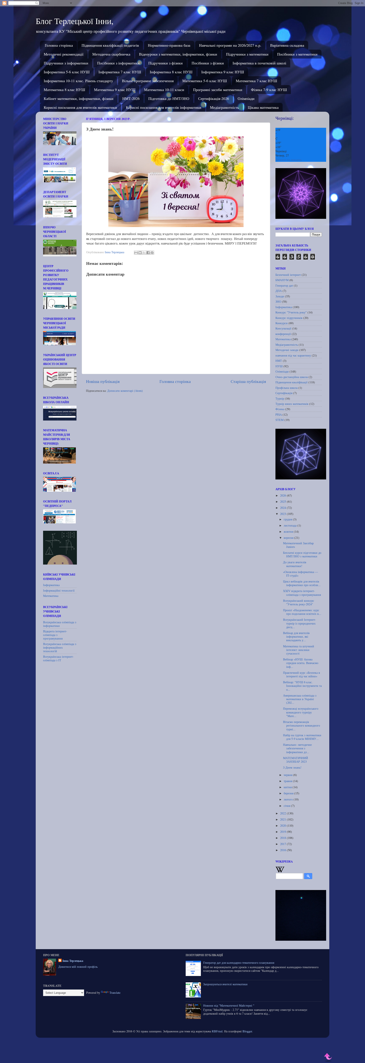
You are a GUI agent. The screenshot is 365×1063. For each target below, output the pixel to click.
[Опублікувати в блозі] (140, 252)
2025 (283, 502)
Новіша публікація (103, 381)
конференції (283, 334)
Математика (50, 596)
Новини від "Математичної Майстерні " (228, 1005)
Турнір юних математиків (291, 404)
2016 (283, 850)
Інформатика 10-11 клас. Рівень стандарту (78, 80)
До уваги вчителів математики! (294, 564)
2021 (283, 819)
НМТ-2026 (131, 98)
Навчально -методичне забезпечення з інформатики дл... (297, 748)
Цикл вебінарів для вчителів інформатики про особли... (302, 583)
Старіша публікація (248, 381)
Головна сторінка (59, 45)
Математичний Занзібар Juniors (298, 545)
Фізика (279, 409)
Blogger (247, 1031)
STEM (279, 420)
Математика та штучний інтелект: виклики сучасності (298, 650)
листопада (290, 525)
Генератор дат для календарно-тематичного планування (238, 963)
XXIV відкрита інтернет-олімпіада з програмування (302, 592)
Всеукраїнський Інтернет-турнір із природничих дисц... (299, 623)
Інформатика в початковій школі (259, 62)
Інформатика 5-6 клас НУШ (67, 71)
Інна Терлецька (73, 961)
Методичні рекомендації (63, 54)
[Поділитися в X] (144, 252)
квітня (288, 787)
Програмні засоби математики (217, 89)
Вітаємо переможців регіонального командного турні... (301, 725)
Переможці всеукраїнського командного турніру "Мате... (300, 712)
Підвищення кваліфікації (291, 382)
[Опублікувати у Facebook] (148, 252)
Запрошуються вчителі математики (225, 984)
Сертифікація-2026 (213, 98)
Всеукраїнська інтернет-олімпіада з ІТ (58, 658)
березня (289, 793)
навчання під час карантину (293, 355)
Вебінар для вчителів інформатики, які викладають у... (296, 636)
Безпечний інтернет (288, 275)
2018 (283, 838)
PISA (278, 414)
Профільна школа (286, 388)
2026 (283, 495)
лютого (289, 799)
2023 (283, 514)
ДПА (278, 291)
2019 (283, 832)
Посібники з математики (297, 54)
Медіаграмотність (224, 107)
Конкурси (281, 323)
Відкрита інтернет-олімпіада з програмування (55, 635)
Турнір (279, 398)
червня (288, 775)
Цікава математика (263, 107)
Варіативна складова (287, 45)
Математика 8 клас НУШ (64, 89)
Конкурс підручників (288, 318)
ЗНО (278, 301)
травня (288, 781)
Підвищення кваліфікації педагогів (110, 45)
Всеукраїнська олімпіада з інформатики (59, 624)
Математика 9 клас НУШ (114, 89)
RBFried (217, 1031)
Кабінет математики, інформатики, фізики (78, 98)
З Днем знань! (292, 767)
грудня (288, 519)
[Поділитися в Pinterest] (152, 252)
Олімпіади (246, 98)
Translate (114, 993)
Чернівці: (284, 118)
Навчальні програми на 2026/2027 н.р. (230, 45)
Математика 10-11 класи (164, 89)
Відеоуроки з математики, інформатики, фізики (178, 54)
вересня (289, 538)
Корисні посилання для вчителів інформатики (163, 107)
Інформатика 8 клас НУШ (171, 71)
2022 (283, 813)
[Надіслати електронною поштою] (136, 252)
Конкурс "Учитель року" (291, 312)
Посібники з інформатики (118, 62)
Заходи (279, 296)
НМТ (278, 361)
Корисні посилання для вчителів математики (80, 107)
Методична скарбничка (111, 54)
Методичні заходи (286, 350)
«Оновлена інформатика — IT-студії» (300, 573)
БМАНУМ (282, 280)
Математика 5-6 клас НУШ (204, 80)
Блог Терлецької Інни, (74, 20)
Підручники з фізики (165, 62)
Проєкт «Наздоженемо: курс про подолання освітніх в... (302, 612)
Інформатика (51, 585)
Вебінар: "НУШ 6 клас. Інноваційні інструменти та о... (302, 685)
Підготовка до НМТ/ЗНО (168, 98)
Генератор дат (284, 285)
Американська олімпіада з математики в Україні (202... (299, 699)
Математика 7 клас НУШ (256, 80)
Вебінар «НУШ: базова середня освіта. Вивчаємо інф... (300, 663)
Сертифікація (283, 393)
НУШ (279, 366)
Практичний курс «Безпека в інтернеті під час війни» (301, 674)
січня (287, 806)
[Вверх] (328, 1057)
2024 (283, 508)
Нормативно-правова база (169, 45)
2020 (283, 825)
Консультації (283, 328)
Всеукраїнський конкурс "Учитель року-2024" (298, 602)
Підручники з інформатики (66, 62)
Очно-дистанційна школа (291, 377)
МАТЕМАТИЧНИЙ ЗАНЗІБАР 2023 (295, 760)
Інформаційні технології (59, 590)
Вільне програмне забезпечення (148, 80)
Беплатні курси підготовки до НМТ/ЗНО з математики (302, 554)
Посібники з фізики (208, 62)
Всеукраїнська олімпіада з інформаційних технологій (59, 647)
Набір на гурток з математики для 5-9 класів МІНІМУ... (302, 737)
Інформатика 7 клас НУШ (119, 71)
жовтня (289, 531)
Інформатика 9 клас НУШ (222, 71)
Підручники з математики (247, 54)
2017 (283, 844)
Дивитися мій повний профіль (78, 967)
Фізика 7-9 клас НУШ (269, 89)
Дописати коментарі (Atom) (125, 391)
